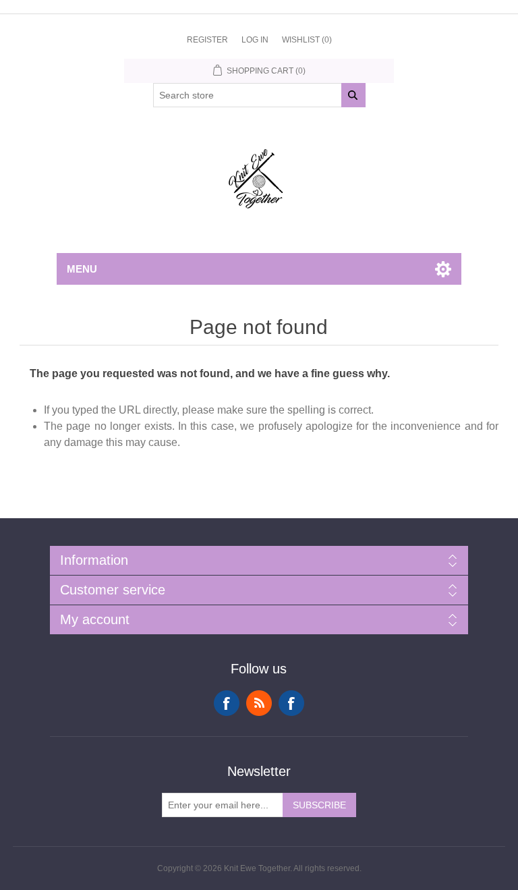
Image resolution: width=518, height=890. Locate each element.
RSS (259, 703)
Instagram (291, 703)
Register (207, 40)
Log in (254, 40)
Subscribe (319, 805)
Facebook (226, 703)
